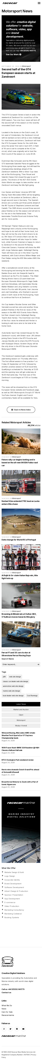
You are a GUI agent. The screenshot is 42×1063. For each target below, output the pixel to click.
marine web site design (11, 691)
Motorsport (26, 66)
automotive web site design (13, 686)
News (4, 1009)
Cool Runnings (32, 696)
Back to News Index (22, 410)
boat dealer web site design (13, 696)
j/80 (4, 677)
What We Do (7, 1005)
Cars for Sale (7, 1012)
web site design (15, 677)
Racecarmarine (8, 1015)
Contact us (6, 992)
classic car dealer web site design (15, 681)
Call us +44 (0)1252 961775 (13, 989)
